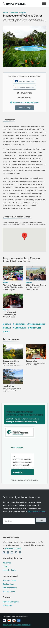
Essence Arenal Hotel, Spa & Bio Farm (11, 362)
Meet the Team (9, 570)
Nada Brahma (8, 386)
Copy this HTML (17, 448)
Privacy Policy (7, 625)
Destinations (8, 584)
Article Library (9, 591)
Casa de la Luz (31, 361)
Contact (6, 566)
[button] (24, 236)
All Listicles (7, 605)
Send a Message (24, 107)
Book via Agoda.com (27, 87)
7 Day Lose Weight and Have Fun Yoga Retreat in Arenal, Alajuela (13, 287)
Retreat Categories (11, 602)
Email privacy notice (36, 511)
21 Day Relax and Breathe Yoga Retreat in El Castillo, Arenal (36, 287)
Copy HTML (18, 472)
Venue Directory (10, 587)
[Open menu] (44, 3)
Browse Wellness (15, 3)
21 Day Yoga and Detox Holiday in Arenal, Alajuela (9, 314)
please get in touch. (13, 548)
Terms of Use (26, 625)
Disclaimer (17, 625)
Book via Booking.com (26, 81)
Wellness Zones (9, 580)
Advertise (7, 563)
